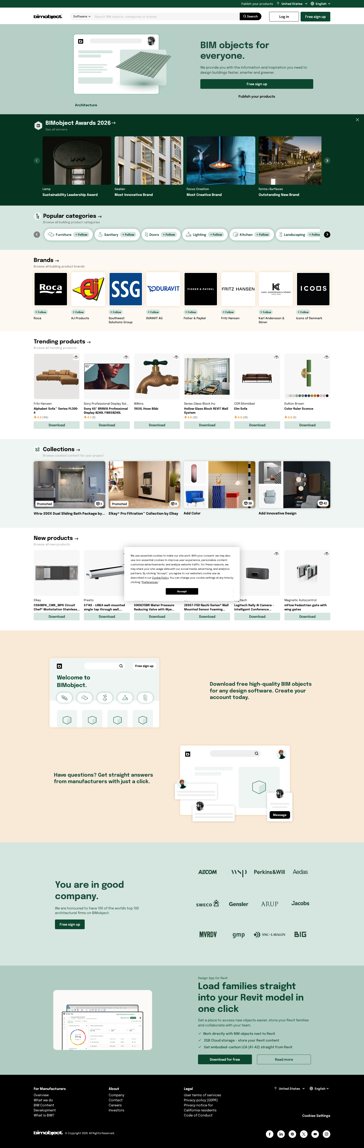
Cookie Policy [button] (160, 577)
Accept (182, 591)
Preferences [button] (150, 582)
